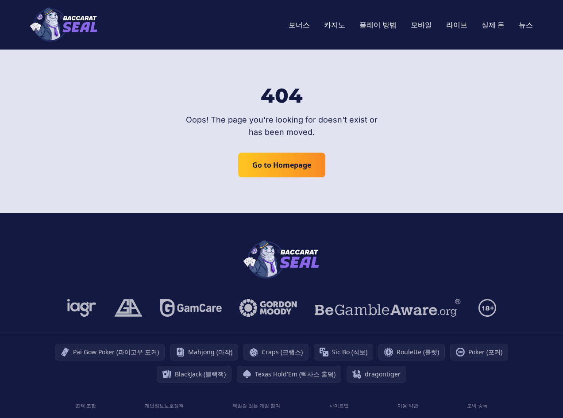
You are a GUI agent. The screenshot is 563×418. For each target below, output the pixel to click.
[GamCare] (191, 308)
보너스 (299, 25)
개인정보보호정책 (164, 405)
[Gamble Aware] (388, 308)
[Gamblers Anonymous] (128, 308)
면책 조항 (85, 405)
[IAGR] (81, 308)
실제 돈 (493, 25)
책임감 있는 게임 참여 (256, 405)
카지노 (334, 25)
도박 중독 (477, 405)
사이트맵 (339, 405)
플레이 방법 (378, 25)
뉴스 (526, 25)
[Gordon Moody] (268, 308)
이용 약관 (407, 405)
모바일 (421, 25)
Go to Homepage (281, 165)
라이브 (456, 25)
